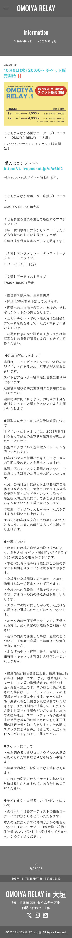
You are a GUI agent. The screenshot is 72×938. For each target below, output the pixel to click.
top (14, 902)
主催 (47, 907)
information (27, 902)
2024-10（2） (25, 41)
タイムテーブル (48, 902)
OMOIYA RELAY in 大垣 (36, 894)
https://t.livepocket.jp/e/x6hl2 (33, 168)
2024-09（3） (49, 41)
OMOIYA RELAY (36, 8)
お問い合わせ (31, 907)
